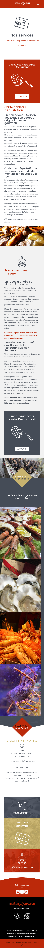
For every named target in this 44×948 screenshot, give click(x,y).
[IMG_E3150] (20, 716)
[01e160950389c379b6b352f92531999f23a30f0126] (20, 559)
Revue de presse (29, 936)
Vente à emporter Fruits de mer (26, 933)
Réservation (10, 933)
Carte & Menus (31, 930)
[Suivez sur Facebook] (22, 892)
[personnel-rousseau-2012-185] (20, 663)
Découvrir (22, 96)
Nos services (12, 936)
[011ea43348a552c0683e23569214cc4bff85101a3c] (20, 611)
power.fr (30, 942)
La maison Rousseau (19, 930)
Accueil (9, 930)
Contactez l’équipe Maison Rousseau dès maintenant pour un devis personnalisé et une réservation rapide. (20, 335)
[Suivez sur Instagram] (26, 892)
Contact (20, 936)
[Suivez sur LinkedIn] (18, 892)
